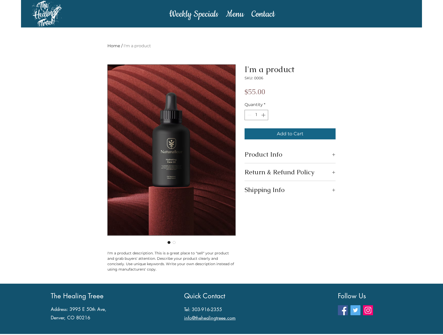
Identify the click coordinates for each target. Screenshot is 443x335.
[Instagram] (368, 310)
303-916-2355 (207, 309)
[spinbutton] (256, 115)
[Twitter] (355, 310)
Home (113, 45)
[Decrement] (249, 115)
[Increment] (263, 115)
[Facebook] (343, 310)
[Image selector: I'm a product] (169, 242)
